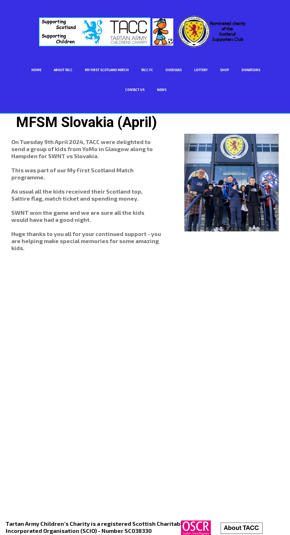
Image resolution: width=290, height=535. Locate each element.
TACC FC (147, 70)
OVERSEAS (174, 70)
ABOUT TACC (63, 70)
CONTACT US (135, 90)
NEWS (162, 90)
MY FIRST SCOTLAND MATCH (107, 70)
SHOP (224, 70)
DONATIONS (251, 70)
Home (36, 70)
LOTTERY (201, 70)
